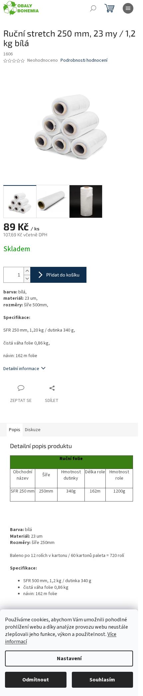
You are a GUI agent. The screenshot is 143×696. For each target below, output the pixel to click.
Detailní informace (21, 368)
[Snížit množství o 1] (27, 278)
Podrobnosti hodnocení (84, 60)
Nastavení (69, 658)
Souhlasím (102, 679)
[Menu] (128, 8)
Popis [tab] (14, 429)
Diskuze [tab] (33, 429)
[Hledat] (93, 8)
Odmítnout (35, 679)
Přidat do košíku (62, 274)
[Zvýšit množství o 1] (27, 271)
